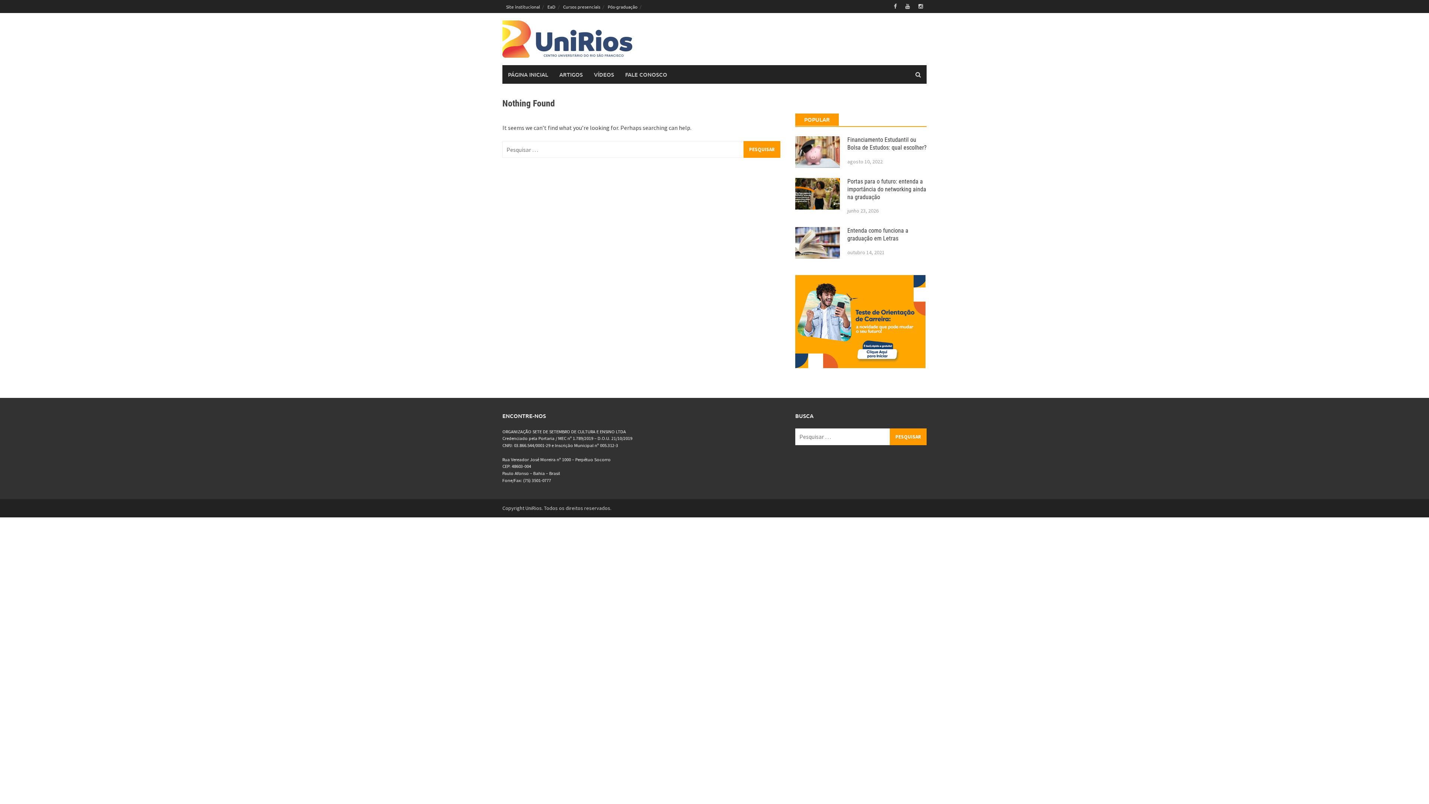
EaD (551, 7)
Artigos (571, 74)
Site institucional (523, 7)
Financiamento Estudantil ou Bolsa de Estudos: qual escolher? (887, 143)
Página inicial (528, 74)
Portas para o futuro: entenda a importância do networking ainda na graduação (886, 189)
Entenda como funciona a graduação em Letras (877, 234)
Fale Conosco (646, 74)
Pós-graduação (622, 7)
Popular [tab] (817, 119)
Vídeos (604, 74)
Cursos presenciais (581, 7)
